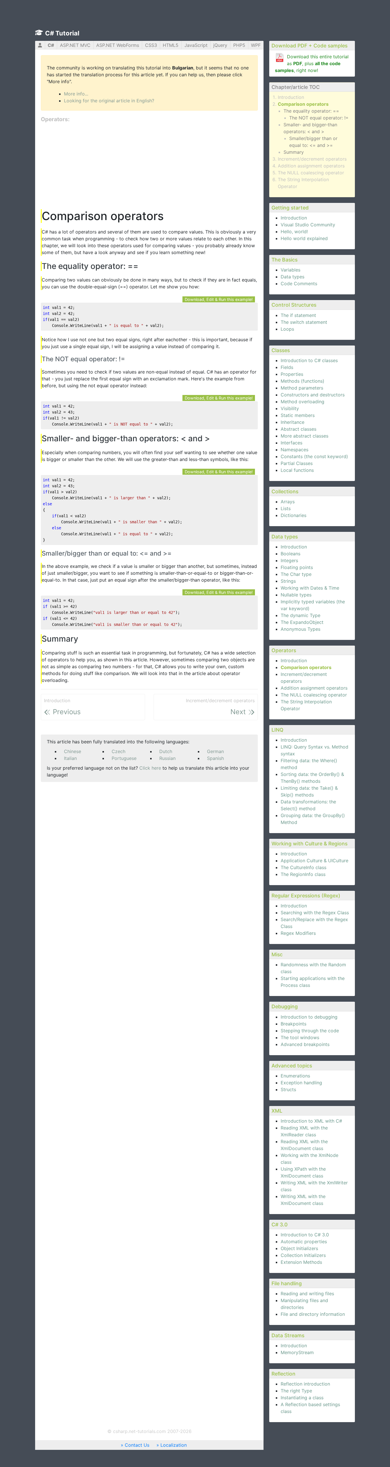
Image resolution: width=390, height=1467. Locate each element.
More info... (76, 94)
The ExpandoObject (302, 622)
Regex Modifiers (298, 933)
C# (51, 45)
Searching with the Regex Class (315, 912)
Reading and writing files (307, 1293)
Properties (292, 374)
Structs (288, 1089)
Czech (118, 751)
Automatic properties (304, 1241)
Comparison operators (303, 104)
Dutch (165, 751)
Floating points (297, 567)
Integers (289, 560)
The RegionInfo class (303, 874)
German (215, 751)
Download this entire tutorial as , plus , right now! (312, 63)
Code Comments (299, 283)
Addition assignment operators (311, 166)
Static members (298, 415)
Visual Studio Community (308, 224)
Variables (290, 270)
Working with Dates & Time (310, 588)
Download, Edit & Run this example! (219, 299)
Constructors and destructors (313, 395)
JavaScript (196, 45)
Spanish (215, 758)
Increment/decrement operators (312, 159)
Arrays (288, 501)
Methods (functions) (302, 381)
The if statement (298, 315)
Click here (150, 768)
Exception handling (301, 1082)
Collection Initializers (303, 1255)
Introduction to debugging (309, 1017)
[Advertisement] (149, 166)
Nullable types (296, 595)
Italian (70, 758)
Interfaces (291, 443)
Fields (287, 367)
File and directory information (313, 1314)
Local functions (297, 470)
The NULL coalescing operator (311, 172)
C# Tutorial (62, 33)
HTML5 (170, 45)
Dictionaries (293, 515)
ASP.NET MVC (75, 45)
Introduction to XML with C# (311, 1121)
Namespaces (294, 449)
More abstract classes (304, 436)
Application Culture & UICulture (314, 860)
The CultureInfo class (303, 867)
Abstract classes (298, 429)
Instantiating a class (302, 1397)
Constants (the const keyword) (314, 456)
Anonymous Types (300, 629)
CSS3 (151, 45)
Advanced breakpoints (305, 1044)
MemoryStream (297, 1352)
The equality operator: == (311, 111)
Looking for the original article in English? (109, 100)
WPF (256, 45)
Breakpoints (293, 1024)
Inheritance (292, 422)
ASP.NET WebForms (117, 45)
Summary (294, 152)
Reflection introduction (305, 1384)
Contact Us (137, 1445)
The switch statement (304, 322)
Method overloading (302, 401)
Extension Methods (301, 1262)
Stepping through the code (310, 1030)
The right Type (296, 1391)
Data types (292, 277)
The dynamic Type (300, 615)
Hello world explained (304, 238)
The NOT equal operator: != (319, 118)
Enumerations (295, 1076)
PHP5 (239, 45)
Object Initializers (299, 1248)
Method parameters (302, 388)
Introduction (291, 97)
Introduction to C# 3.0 (305, 1235)
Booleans (290, 553)
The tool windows (300, 1037)
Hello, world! (294, 231)
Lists (286, 508)
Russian (167, 758)
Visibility (290, 408)
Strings (288, 581)
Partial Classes (297, 463)
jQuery (220, 45)
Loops (287, 329)
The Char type (296, 574)
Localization (173, 1445)
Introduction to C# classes (309, 360)
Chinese (72, 751)
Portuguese (124, 758)
